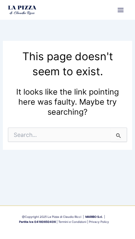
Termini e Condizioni (72, 222)
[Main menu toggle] (120, 10)
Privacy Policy (99, 222)
